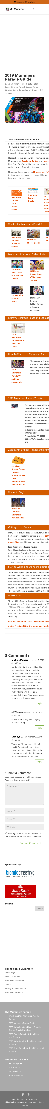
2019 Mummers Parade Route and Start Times (17, 340)
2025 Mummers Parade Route (22, 1023)
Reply (39, 703)
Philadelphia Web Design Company (20, 1102)
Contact (8, 984)
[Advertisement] (24, 46)
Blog (36, 84)
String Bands (18, 90)
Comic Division (11, 87)
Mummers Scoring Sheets (32, 198)
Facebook (26, 161)
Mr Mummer (13, 84)
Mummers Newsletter (14, 980)
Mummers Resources (14, 992)
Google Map (13, 542)
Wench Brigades (32, 90)
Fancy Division (15, 1071)
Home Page (10, 972)
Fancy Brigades (25, 87)
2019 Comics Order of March (17, 298)
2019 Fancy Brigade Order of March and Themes (36, 275)
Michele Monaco (19, 660)
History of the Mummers (15, 988)
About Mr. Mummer (13, 976)
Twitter (35, 161)
